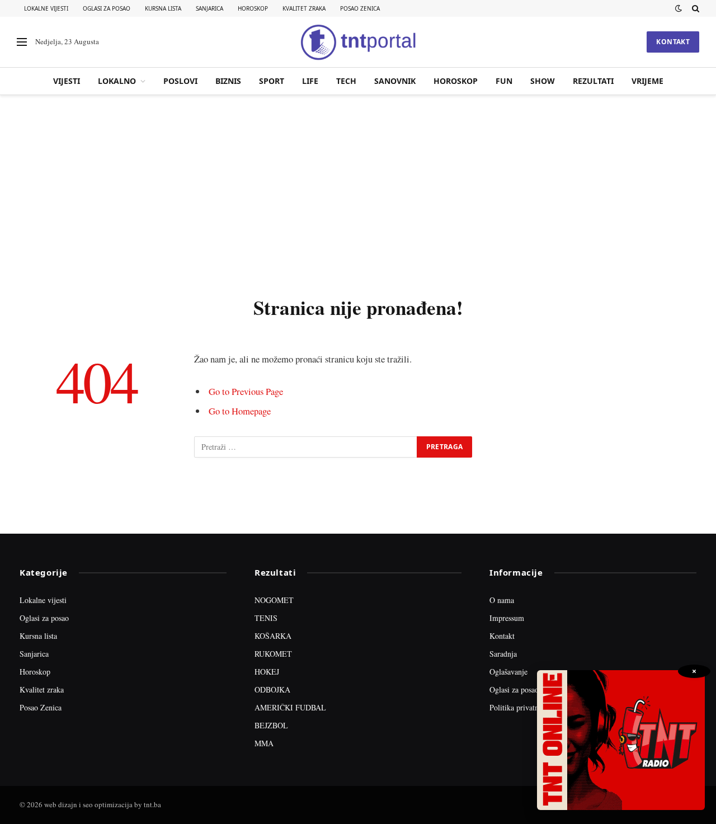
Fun (504, 81)
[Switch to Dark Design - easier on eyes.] (678, 8)
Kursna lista (163, 8)
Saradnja (503, 653)
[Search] (694, 8)
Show (542, 81)
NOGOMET (274, 600)
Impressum (506, 618)
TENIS (266, 618)
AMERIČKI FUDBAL (290, 707)
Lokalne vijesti (46, 8)
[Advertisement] (358, 193)
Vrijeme (647, 81)
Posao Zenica (360, 8)
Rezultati (593, 81)
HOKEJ (267, 671)
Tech (346, 81)
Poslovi (180, 81)
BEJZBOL (271, 725)
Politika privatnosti (519, 707)
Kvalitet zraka (304, 8)
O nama (501, 600)
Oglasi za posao (106, 8)
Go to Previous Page (246, 391)
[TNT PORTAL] (358, 42)
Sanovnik (395, 81)
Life (310, 81)
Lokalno (117, 81)
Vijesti (66, 81)
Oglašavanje (508, 671)
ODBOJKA (272, 689)
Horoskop (253, 8)
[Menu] (22, 42)
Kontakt (673, 41)
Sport (271, 81)
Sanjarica (209, 8)
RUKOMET (273, 653)
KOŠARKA (273, 635)
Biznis (228, 81)
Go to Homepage (240, 410)
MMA (264, 743)
